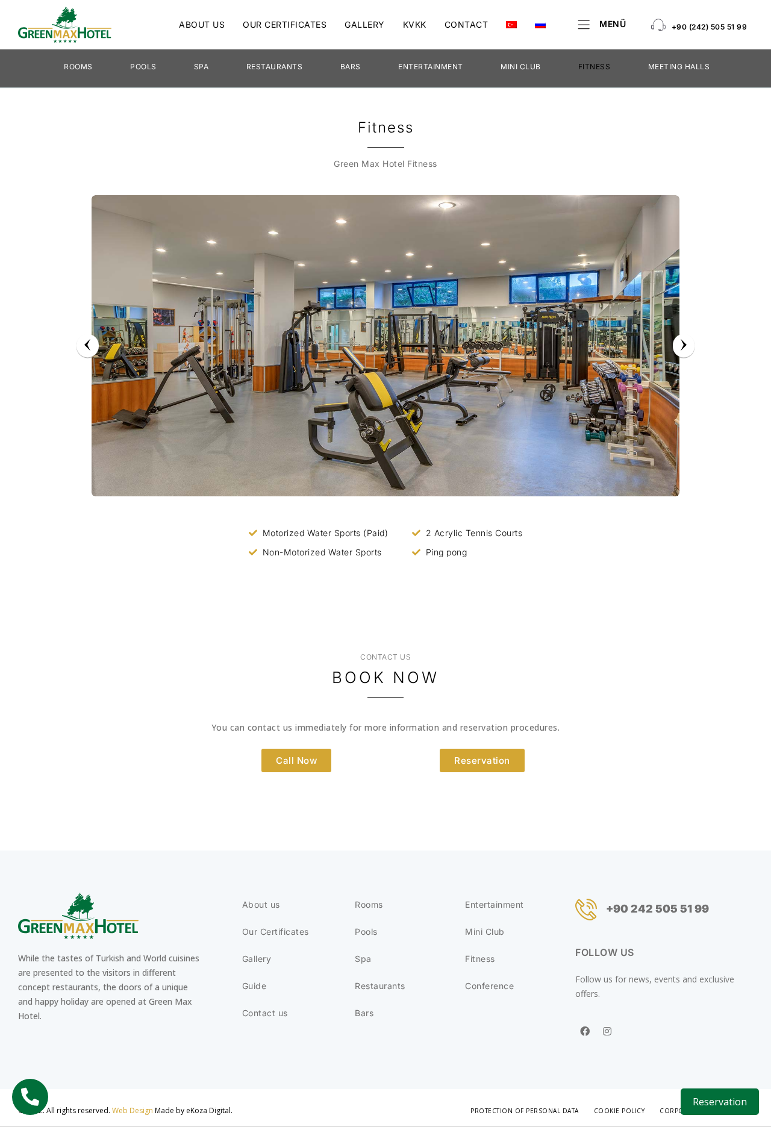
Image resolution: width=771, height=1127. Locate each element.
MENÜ (612, 24)
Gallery (365, 24)
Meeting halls (679, 66)
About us (202, 24)
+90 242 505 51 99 (657, 908)
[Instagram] (607, 1031)
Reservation (720, 1101)
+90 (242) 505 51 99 (710, 26)
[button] (296, 760)
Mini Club (521, 66)
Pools (143, 66)
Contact (467, 24)
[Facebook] (585, 1031)
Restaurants (274, 66)
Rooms (78, 66)
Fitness (594, 66)
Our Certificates (284, 24)
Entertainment (430, 66)
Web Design (132, 1110)
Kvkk (414, 24)
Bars (350, 66)
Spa (201, 66)
